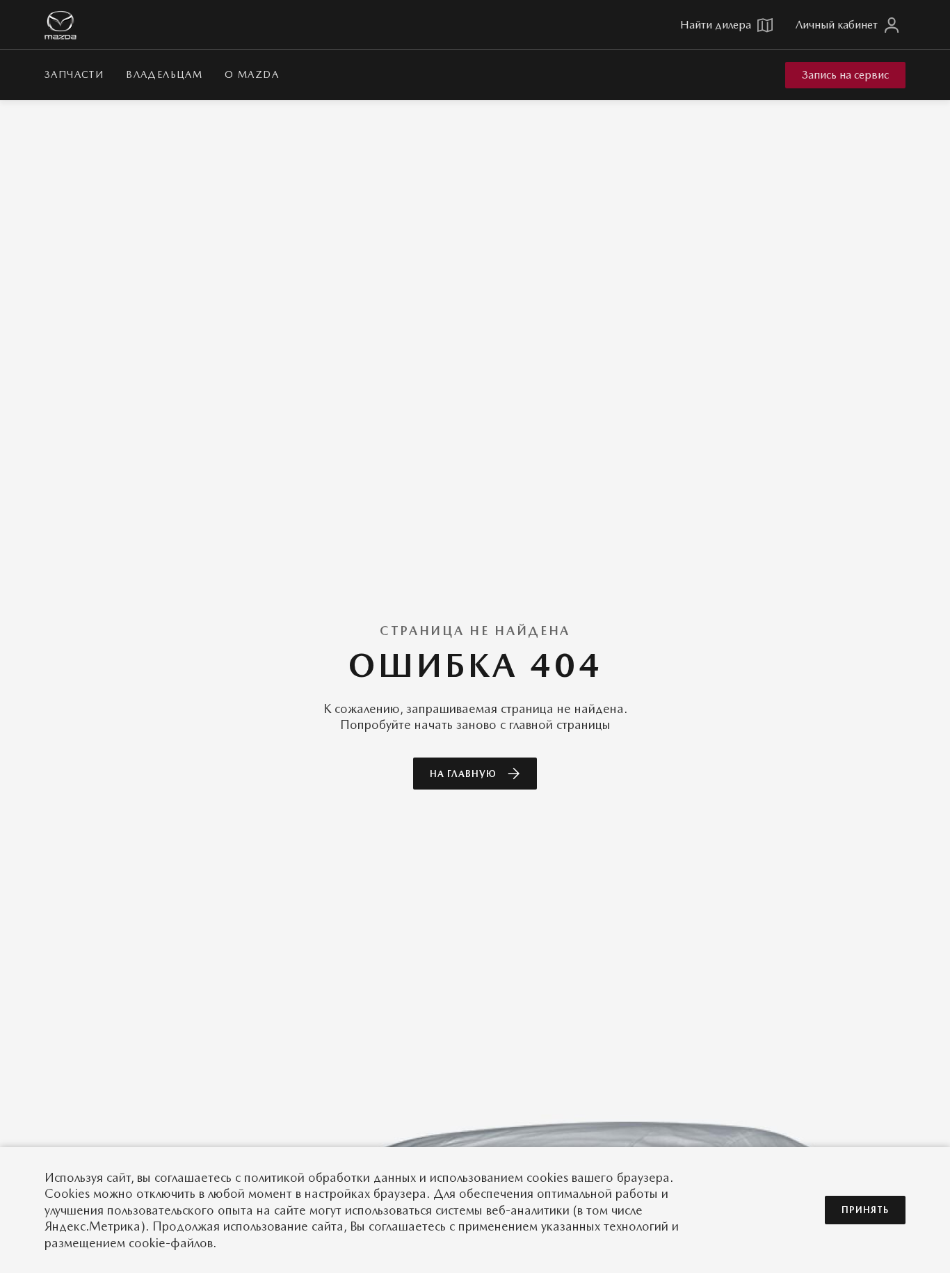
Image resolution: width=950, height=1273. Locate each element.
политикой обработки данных (330, 1177)
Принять (865, 1210)
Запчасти (74, 74)
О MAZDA (252, 74)
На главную (463, 774)
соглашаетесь (193, 1177)
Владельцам (164, 74)
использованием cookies (499, 1177)
